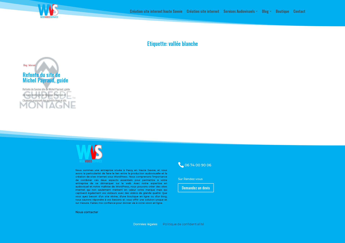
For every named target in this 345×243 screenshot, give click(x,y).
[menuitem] (156, 11)
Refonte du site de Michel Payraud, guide (47, 82)
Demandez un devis (196, 187)
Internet (32, 65)
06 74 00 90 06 (198, 165)
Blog (25, 65)
